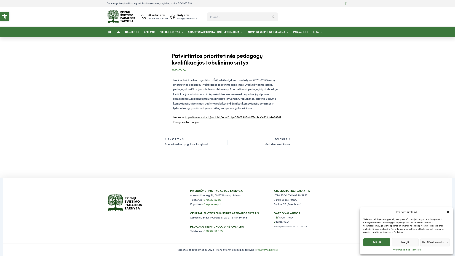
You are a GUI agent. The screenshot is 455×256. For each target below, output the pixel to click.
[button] (4, 16)
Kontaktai (416, 249)
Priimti (377, 242)
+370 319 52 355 (212, 231)
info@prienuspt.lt (211, 204)
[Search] (274, 17)
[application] (181, 32)
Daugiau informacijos (186, 122)
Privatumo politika (401, 249)
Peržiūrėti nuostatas (435, 242)
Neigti (405, 242)
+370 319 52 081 (212, 199)
